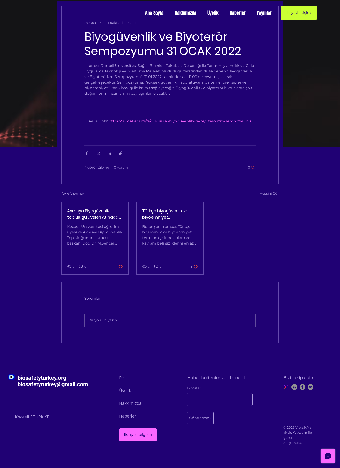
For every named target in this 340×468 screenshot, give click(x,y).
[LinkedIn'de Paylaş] (109, 153)
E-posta (193, 388)
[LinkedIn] (294, 387)
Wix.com (300, 432)
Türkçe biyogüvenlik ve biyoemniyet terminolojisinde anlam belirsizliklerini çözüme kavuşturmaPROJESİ (166, 214)
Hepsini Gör (269, 193)
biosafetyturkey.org (42, 378)
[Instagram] (286, 387)
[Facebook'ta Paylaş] (86, 153)
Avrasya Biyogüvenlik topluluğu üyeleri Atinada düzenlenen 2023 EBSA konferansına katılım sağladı (92, 214)
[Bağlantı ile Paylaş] (120, 153)
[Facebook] (302, 387)
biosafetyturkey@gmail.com (53, 384)
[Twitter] (310, 387)
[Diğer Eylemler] (253, 22)
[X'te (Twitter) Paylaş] (98, 153)
